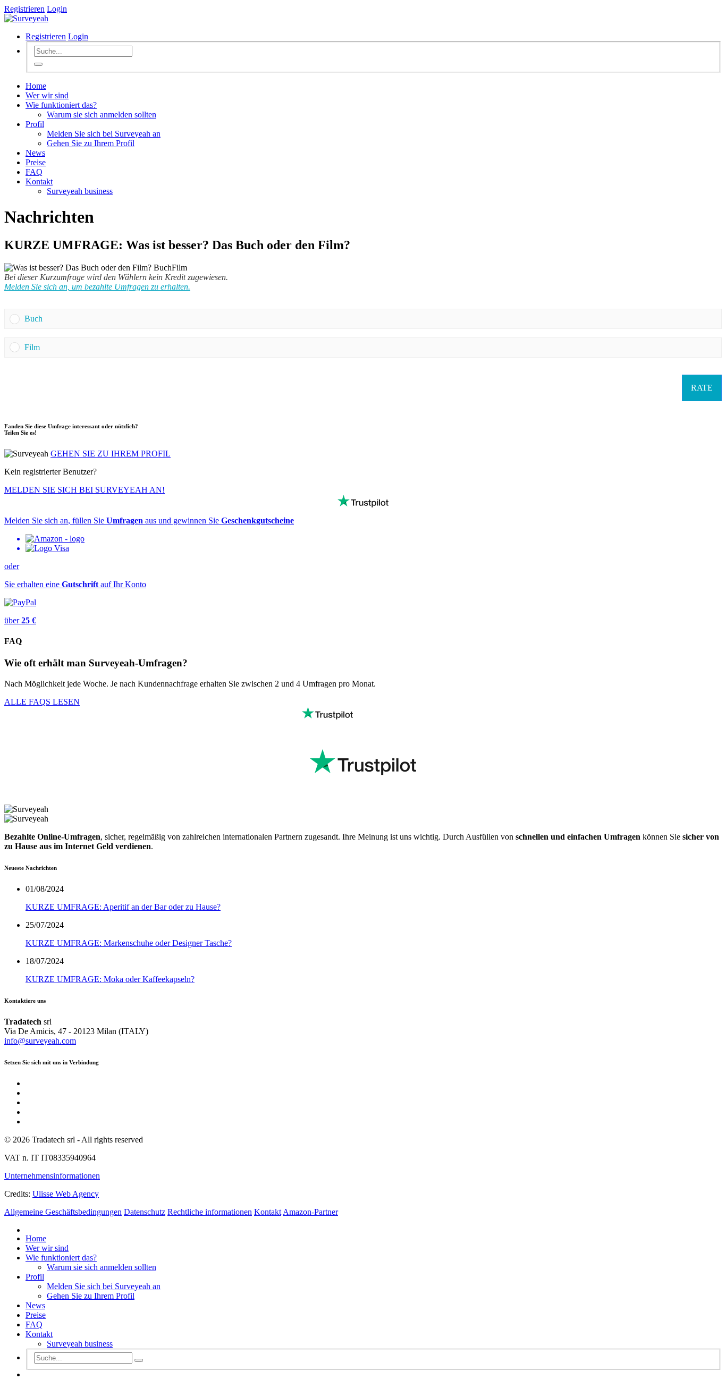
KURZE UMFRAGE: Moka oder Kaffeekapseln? (110, 979)
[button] (370, 318)
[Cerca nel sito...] (38, 64)
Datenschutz (144, 1211)
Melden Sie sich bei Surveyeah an (104, 133)
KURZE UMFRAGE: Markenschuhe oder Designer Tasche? (129, 942)
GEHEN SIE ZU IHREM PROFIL (110, 453)
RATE (702, 387)
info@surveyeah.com (40, 1040)
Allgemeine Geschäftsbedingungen (63, 1211)
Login (57, 8)
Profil (35, 124)
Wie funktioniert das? (61, 104)
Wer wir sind (47, 95)
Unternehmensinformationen (52, 1175)
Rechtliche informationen (209, 1211)
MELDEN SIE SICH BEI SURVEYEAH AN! (84, 489)
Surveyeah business (80, 191)
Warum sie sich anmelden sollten (101, 114)
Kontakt (39, 181)
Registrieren (24, 8)
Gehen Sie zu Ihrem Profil (90, 143)
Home (36, 85)
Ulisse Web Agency (65, 1193)
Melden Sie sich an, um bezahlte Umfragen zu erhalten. (97, 286)
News (35, 152)
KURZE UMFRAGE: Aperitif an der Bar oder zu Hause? (123, 906)
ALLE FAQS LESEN (42, 701)
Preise (36, 162)
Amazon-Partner (310, 1211)
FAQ (34, 171)
